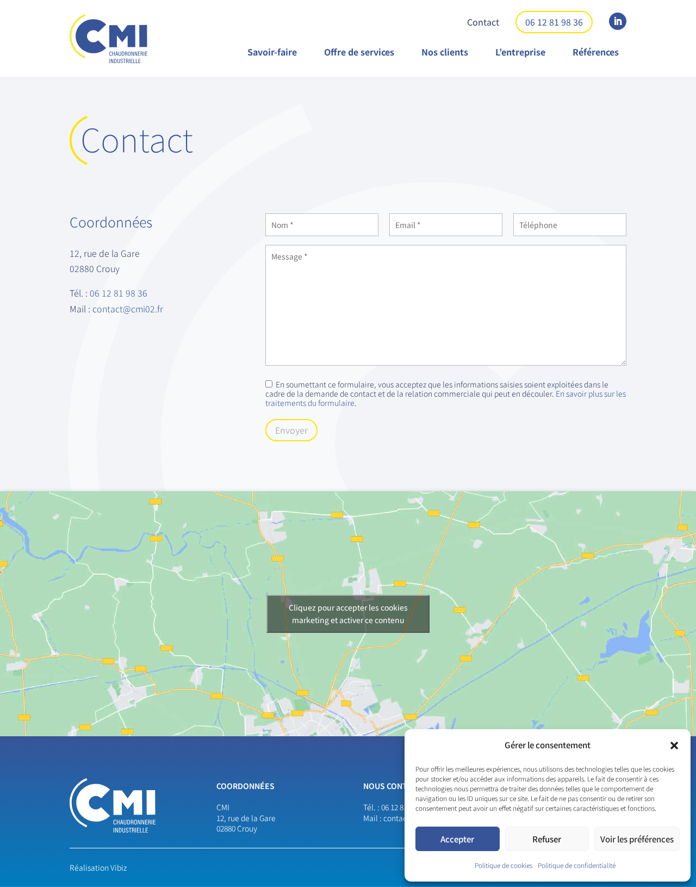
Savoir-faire (272, 51)
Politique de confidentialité (577, 865)
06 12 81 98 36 (554, 21)
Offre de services (359, 51)
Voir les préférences (637, 839)
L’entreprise (520, 51)
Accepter (457, 839)
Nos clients (444, 51)
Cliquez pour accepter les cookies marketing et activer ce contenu (348, 613)
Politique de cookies (503, 865)
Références (596, 51)
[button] (674, 745)
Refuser (546, 839)
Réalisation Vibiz (98, 867)
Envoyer (291, 429)
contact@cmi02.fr (127, 308)
